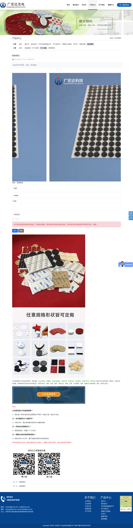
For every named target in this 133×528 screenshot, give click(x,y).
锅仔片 (27, 44)
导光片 (84, 5)
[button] (118, 127)
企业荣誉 (88, 503)
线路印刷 (82, 44)
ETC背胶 (35, 48)
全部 (20, 44)
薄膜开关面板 (67, 44)
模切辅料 (90, 44)
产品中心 (92, 5)
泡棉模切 (22, 482)
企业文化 (88, 506)
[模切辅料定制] (66, 22)
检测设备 (88, 509)
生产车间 (88, 511)
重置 (21, 230)
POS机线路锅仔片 (45, 44)
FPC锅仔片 (57, 44)
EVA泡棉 (43, 48)
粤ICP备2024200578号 (82, 525)
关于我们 (102, 5)
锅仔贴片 (76, 5)
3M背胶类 (51, 48)
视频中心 (111, 5)
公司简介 (88, 501)
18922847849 (13, 500)
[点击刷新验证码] (16, 219)
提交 (15, 230)
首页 (68, 5)
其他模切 (28, 48)
